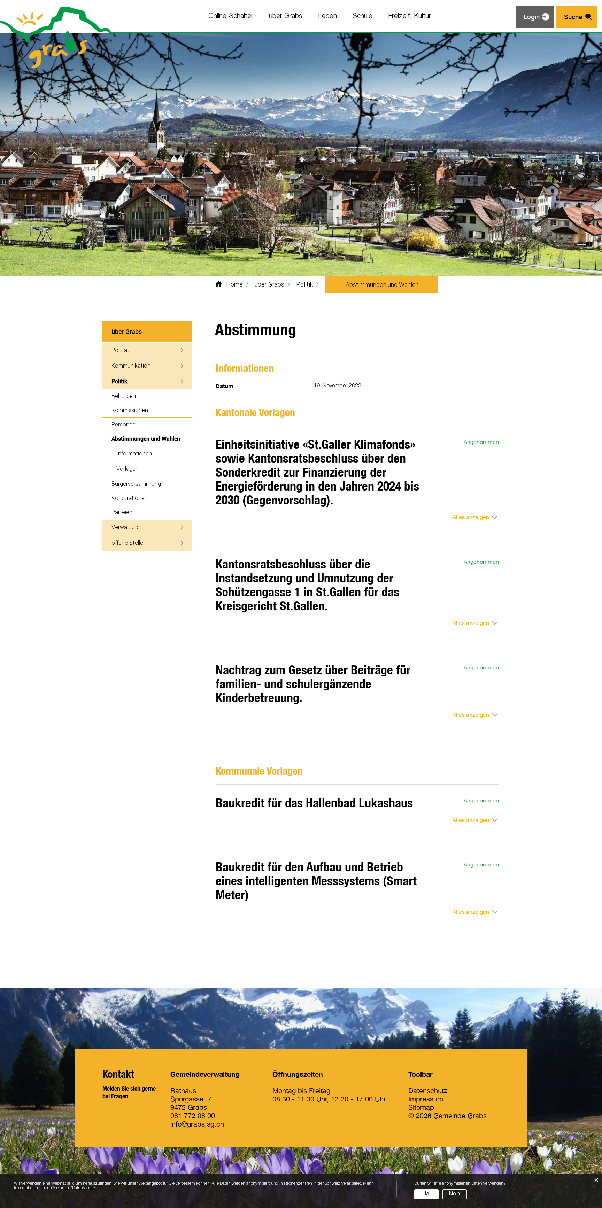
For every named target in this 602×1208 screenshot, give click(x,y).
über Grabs (285, 16)
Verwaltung (125, 527)
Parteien (121, 512)
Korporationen (129, 497)
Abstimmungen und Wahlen (151, 438)
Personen (123, 424)
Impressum (425, 1099)
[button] (269, 284)
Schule (362, 16)
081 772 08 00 (192, 1115)
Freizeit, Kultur (409, 16)
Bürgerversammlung (136, 483)
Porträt (120, 349)
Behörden (123, 395)
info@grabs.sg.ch (197, 1124)
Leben (327, 16)
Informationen (134, 453)
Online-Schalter (230, 16)
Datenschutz (427, 1090)
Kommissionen (129, 410)
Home (234, 284)
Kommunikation (130, 365)
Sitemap (421, 1107)
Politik (119, 381)
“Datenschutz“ (83, 1188)
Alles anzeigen (471, 517)
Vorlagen (127, 468)
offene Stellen (128, 542)
